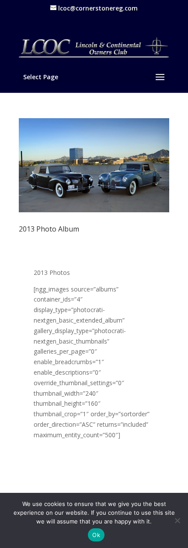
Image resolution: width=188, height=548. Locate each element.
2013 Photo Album (49, 229)
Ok (96, 534)
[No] (177, 520)
